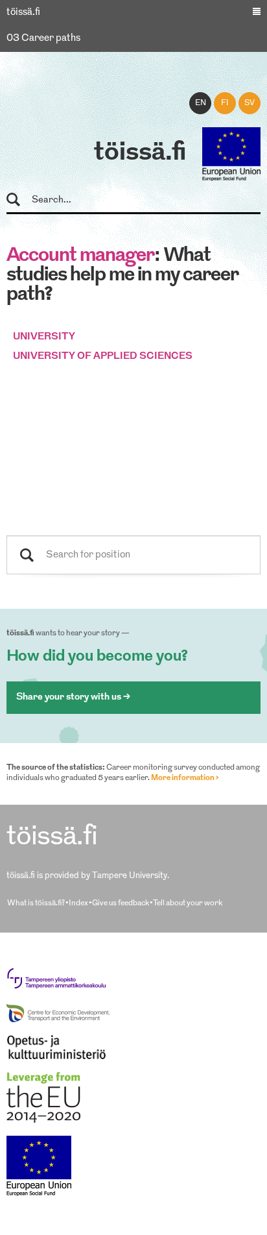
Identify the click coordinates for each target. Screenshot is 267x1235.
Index (78, 903)
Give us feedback (120, 903)
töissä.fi (140, 153)
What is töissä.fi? (36, 903)
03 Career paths (43, 38)
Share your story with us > (73, 697)
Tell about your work (187, 903)
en (200, 103)
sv (249, 103)
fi (225, 103)
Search (19, 200)
